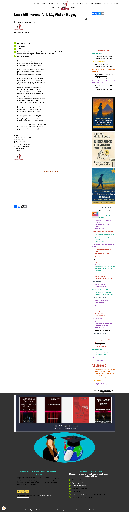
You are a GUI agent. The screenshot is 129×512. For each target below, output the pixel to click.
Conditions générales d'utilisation (45, 510)
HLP (81, 4)
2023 (48, 4)
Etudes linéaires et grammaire (103, 58)
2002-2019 (55, 7)
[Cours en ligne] (64, 447)
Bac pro (87, 4)
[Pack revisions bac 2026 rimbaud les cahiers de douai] (103, 186)
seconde (117, 4)
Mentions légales (29, 510)
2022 (52, 4)
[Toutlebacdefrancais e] (64, 413)
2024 (43, 4)
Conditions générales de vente (65, 510)
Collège (74, 7)
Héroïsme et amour (101, 76)
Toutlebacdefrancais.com (79, 486)
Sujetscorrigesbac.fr (77, 483)
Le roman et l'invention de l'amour (105, 74)
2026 (34, 4)
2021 (57, 4)
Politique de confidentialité (83, 510)
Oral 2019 (74, 4)
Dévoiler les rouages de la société (104, 56)
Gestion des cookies (98, 510)
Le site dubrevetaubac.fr (79, 494)
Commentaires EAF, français (28, 22)
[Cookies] (4, 508)
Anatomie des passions (101, 64)
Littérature (107, 4)
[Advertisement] (51, 185)
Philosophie (96, 4)
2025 (38, 4)
